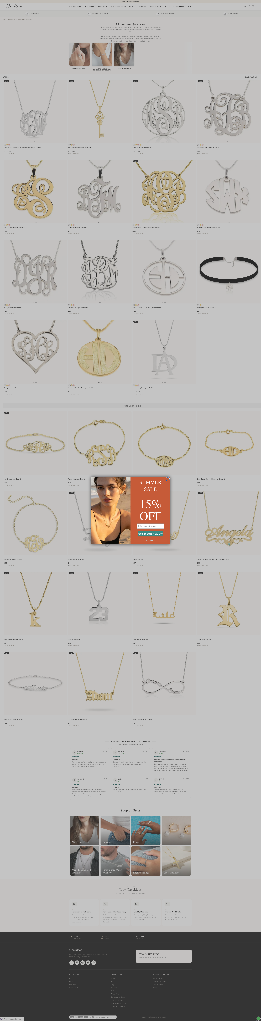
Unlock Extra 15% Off (150, 533)
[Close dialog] (167, 479)
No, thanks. (150, 540)
